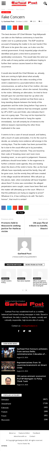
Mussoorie (5, 420)
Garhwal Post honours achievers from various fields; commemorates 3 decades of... (32, 351)
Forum (3, 416)
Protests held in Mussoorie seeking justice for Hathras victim (11, 227)
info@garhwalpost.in (29, 326)
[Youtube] (30, 331)
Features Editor (24, 433)
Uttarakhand (6, 404)
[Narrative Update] (24, 274)
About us (12, 433)
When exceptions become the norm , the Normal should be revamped (40, 283)
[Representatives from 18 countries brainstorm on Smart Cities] (8, 366)
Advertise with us (20, 436)
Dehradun (5, 400)
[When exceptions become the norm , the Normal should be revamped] (40, 274)
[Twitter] (25, 331)
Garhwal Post (9, 21)
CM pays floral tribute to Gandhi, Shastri (38, 225)
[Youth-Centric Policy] (8, 274)
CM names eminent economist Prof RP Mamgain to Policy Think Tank (31, 379)
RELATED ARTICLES (14, 265)
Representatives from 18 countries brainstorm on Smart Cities (32, 365)
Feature (4, 412)
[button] (45, 4)
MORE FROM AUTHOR (33, 265)
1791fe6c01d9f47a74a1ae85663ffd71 (24, 257)
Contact (32, 436)
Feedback (36, 433)
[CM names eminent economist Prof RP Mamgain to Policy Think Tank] (8, 380)
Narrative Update (23, 281)
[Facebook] (19, 331)
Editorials (6, 12)
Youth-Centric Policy (6, 281)
